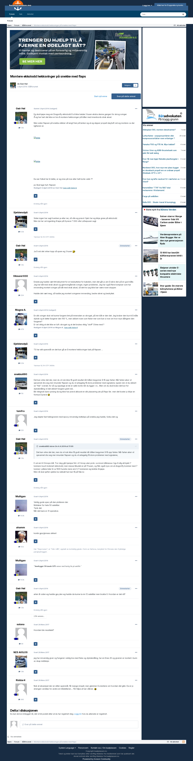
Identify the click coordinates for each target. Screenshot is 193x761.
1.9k (22, 671)
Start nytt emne (100, 96)
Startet (41, 108)
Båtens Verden (168, 209)
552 (22, 547)
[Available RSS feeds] (183, 742)
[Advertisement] (162, 67)
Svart (41, 212)
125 (22, 430)
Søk (20, 14)
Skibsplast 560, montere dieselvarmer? (159, 130)
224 (22, 295)
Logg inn (146, 5)
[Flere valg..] (136, 108)
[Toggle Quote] (37, 446)
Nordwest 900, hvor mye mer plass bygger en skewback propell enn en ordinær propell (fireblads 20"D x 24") (161, 170)
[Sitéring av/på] (35, 196)
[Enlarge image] (37, 138)
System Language (67, 748)
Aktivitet (30, 14)
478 (22, 329)
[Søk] (183, 14)
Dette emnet (172, 14)
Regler (131, 748)
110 (21, 393)
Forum (12, 14)
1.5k (22, 128)
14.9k (22, 516)
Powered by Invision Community (96, 759)
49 (22, 644)
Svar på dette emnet (126, 96)
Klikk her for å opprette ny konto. (170, 5)
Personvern (83, 748)
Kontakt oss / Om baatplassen (103, 748)
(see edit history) (70, 188)
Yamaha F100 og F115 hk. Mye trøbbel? (159, 144)
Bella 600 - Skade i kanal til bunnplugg (159, 202)
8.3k (22, 232)
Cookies (122, 748)
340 (22, 699)
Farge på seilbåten (150, 196)
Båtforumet (33, 86)
